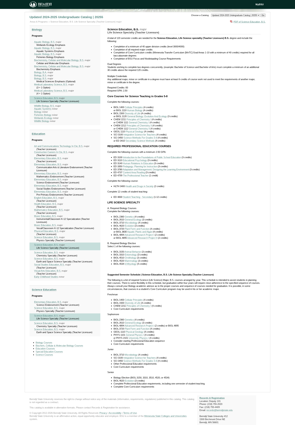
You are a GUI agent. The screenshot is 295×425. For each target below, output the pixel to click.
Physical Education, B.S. (46, 231)
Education (38, 133)
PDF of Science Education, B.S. (250, 21)
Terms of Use (130, 413)
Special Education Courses (49, 351)
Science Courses (44, 354)
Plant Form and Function (137, 228)
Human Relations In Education (138, 163)
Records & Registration (212, 398)
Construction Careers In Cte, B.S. (51, 152)
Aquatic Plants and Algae (139, 231)
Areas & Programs (39, 21)
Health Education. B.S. (45, 204)
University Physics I (139, 338)
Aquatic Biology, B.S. (44, 42)
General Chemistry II (139, 128)
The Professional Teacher (135, 175)
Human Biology (134, 110)
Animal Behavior (133, 251)
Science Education (44, 289)
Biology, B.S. (40, 75)
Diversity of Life (132, 113)
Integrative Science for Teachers (140, 134)
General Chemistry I (139, 122)
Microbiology (131, 222)
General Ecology (133, 219)
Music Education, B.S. (45, 216)
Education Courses (45, 348)
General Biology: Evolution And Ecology (147, 116)
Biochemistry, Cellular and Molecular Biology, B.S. (59, 60)
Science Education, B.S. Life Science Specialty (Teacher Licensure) (83, 21)
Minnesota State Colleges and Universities (165, 416)
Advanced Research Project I (139, 234)
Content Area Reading (134, 172)
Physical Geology (134, 131)
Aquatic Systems (42, 108)
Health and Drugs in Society (139, 186)
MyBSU (260, 4)
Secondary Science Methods (140, 140)
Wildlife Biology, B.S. (44, 106)
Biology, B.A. (40, 72)
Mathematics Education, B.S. (48, 210)
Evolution (129, 225)
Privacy (103, 413)
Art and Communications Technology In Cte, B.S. (58, 146)
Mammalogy (131, 260)
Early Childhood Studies (46, 276)
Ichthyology (130, 264)
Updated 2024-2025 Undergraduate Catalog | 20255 (66, 17)
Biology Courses (44, 342)
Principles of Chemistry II (139, 125)
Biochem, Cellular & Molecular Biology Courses (59, 345)
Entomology (131, 254)
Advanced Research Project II (142, 238)
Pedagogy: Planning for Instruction (140, 166)
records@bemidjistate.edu (219, 410)
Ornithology (130, 257)
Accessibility (115, 413)
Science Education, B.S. (46, 98)
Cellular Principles (134, 107)
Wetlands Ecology (43, 118)
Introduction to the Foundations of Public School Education (152, 157)
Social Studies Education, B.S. (49, 264)
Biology (37, 29)
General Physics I (135, 335)
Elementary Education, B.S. (48, 158)
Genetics (129, 216)
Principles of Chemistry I (138, 119)
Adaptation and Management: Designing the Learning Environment (156, 169)
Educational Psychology (135, 160)
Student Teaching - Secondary (138, 197)
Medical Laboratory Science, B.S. (51, 84)
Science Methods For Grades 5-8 (140, 137)
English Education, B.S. (46, 197)
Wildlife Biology (41, 121)
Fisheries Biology (42, 115)
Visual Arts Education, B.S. (47, 270)
